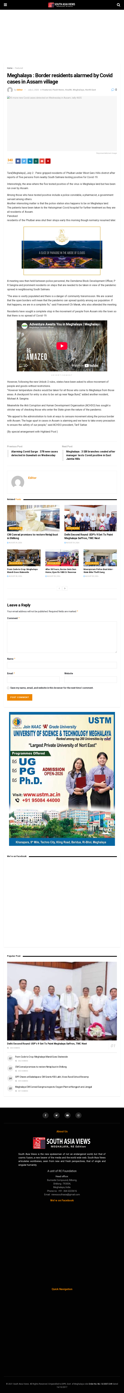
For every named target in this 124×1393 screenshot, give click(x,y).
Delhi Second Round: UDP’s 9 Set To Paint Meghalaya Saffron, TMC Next (47, 1043)
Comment (13, 618)
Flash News (58, 90)
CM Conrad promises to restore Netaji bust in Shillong (41, 1067)
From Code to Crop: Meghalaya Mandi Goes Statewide (41, 1056)
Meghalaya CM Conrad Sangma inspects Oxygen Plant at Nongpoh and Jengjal (53, 1087)
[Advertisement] (62, 34)
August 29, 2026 (15, 543)
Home (9, 68)
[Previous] (59, 588)
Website (68, 673)
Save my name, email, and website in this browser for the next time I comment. (51, 688)
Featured (19, 68)
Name (11, 658)
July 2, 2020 (33, 90)
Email (11, 673)
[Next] (64, 588)
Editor (20, 90)
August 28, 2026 (15, 576)
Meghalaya (78, 90)
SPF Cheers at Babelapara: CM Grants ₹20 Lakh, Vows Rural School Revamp (52, 1077)
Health (68, 90)
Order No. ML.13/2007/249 (100, 1384)
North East (90, 90)
